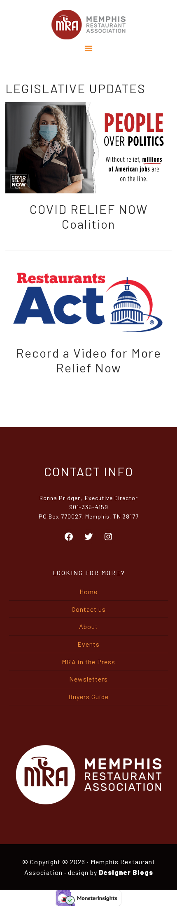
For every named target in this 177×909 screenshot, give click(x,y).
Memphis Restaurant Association (88, 24)
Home (88, 591)
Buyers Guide (88, 696)
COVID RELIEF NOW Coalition (89, 216)
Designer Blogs (126, 872)
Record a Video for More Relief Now (88, 360)
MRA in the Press (88, 662)
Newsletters (88, 679)
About (88, 626)
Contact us (89, 609)
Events (88, 644)
